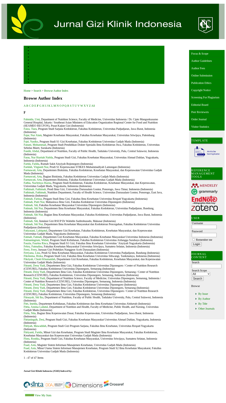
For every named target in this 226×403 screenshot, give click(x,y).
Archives (34, 67)
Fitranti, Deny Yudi (34, 265)
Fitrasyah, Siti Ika (33, 297)
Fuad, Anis (30, 344)
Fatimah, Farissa (33, 198)
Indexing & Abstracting (40, 76)
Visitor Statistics (200, 126)
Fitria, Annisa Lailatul (36, 306)
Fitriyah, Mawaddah (35, 325)
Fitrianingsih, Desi (34, 319)
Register (34, 57)
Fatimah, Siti (31, 205)
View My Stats (43, 395)
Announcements (37, 70)
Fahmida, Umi (32, 119)
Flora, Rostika (31, 338)
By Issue (203, 293)
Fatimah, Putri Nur (34, 201)
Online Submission (201, 75)
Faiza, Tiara (30, 128)
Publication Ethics (201, 82)
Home (33, 48)
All (93, 105)
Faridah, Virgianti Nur (36, 166)
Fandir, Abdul (31, 151)
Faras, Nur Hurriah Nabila (38, 157)
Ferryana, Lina (32, 252)
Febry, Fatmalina (33, 246)
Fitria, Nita (30, 313)
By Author (204, 298)
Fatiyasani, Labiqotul (35, 230)
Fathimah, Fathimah (35, 189)
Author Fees (198, 68)
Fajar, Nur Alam (33, 135)
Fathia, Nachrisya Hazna (37, 182)
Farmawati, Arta (33, 170)
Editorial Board (199, 104)
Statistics (34, 73)
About (33, 51)
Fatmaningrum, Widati (36, 240)
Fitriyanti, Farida (33, 332)
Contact (34, 83)
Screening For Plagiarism (205, 97)
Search (33, 60)
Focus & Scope (199, 53)
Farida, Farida (31, 163)
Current (34, 63)
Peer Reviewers (200, 112)
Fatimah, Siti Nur (33, 208)
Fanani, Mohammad (35, 144)
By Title (202, 303)
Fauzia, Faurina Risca (36, 243)
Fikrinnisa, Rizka (33, 255)
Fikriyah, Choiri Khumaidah (39, 259)
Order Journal (199, 119)
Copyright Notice (201, 90)
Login (33, 54)
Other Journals (206, 308)
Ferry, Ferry (30, 249)
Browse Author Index (56, 90)
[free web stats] (29, 395)
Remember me (204, 239)
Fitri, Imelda (30, 303)
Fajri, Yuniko (31, 141)
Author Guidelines (201, 60)
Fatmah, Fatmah (33, 236)
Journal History (37, 79)
